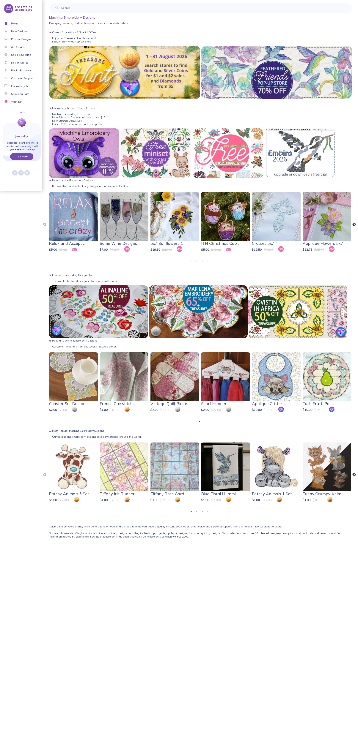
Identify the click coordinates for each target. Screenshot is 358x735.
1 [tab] (191, 261)
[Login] (9, 127)
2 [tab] (197, 261)
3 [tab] (202, 261)
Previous (45, 224)
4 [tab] (208, 261)
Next (354, 224)
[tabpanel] (73, 223)
